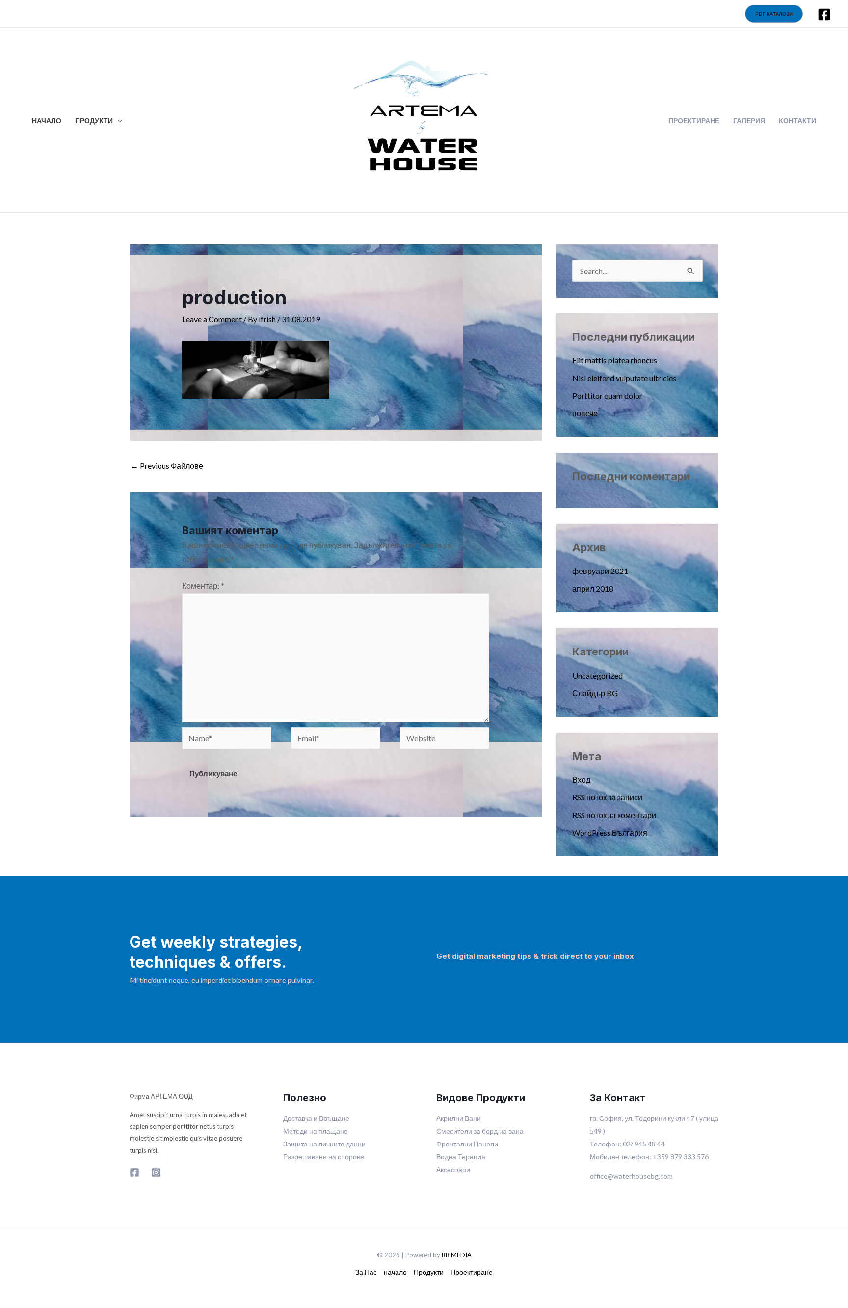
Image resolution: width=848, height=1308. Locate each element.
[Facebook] (824, 14)
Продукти (429, 1272)
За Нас (366, 1272)
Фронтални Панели (467, 1144)
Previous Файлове (167, 465)
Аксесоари (453, 1169)
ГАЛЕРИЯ (749, 120)
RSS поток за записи (607, 797)
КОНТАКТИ (797, 120)
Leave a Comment (212, 319)
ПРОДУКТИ (94, 120)
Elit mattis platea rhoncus (614, 360)
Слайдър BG (595, 693)
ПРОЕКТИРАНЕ (693, 120)
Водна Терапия (460, 1156)
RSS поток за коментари (614, 814)
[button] (774, 14)
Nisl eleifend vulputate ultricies (624, 377)
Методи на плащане (315, 1131)
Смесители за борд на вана (480, 1131)
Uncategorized (597, 675)
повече (585, 413)
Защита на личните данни (324, 1144)
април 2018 (592, 588)
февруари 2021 (600, 570)
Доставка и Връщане (316, 1118)
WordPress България (609, 832)
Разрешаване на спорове (323, 1156)
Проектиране (471, 1272)
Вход (581, 779)
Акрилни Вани (458, 1118)
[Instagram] (156, 1172)
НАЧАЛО (46, 120)
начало (395, 1272)
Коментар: (203, 585)
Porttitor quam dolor (607, 395)
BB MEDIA (457, 1255)
